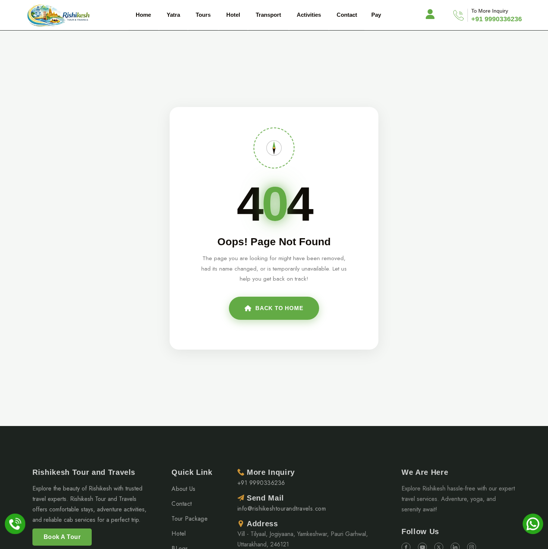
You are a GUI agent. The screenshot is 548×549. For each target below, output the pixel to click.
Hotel (178, 533)
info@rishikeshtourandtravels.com (281, 508)
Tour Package (189, 518)
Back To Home (279, 308)
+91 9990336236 (496, 19)
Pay (376, 15)
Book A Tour (62, 537)
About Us (183, 489)
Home (143, 15)
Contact (347, 15)
